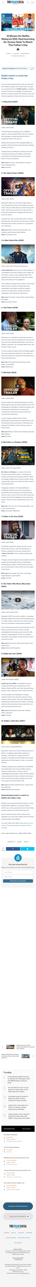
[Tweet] (27, 849)
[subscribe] (28, 1216)
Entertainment (25, 53)
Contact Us (21, 1232)
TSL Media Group (24, 1273)
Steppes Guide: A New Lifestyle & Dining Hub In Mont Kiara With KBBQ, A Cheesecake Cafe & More (19, 1116)
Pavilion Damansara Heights (13, 1189)
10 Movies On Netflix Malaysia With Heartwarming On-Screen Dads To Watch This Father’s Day (18, 40)
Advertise (6, 1232)
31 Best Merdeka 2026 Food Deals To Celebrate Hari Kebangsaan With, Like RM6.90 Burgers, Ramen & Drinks (19, 1080)
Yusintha (8, 53)
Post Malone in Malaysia (10, 1134)
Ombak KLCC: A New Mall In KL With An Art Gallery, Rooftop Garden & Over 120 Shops (18, 1107)
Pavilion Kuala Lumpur (12, 1164)
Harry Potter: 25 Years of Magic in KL (14, 1183)
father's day (11, 841)
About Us (13, 1232)
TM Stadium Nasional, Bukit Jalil (14, 1141)
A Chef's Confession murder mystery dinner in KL (17, 1170)
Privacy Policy (18, 1242)
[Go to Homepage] (15, 2)
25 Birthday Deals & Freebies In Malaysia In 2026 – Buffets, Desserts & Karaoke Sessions (18, 1098)
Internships (29, 1232)
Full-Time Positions (11, 1237)
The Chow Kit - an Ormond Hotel (14, 1177)
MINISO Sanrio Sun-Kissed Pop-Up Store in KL (16, 1157)
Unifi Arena (9, 1151)
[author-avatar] (18, 49)
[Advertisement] (18, 966)
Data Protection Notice (24, 1237)
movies (19, 841)
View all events (26, 1128)
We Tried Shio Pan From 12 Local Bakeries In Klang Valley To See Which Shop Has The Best (18, 1089)
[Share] (13, 849)
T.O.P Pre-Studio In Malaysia (11, 1147)
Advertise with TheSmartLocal (18, 1206)
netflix (26, 841)
